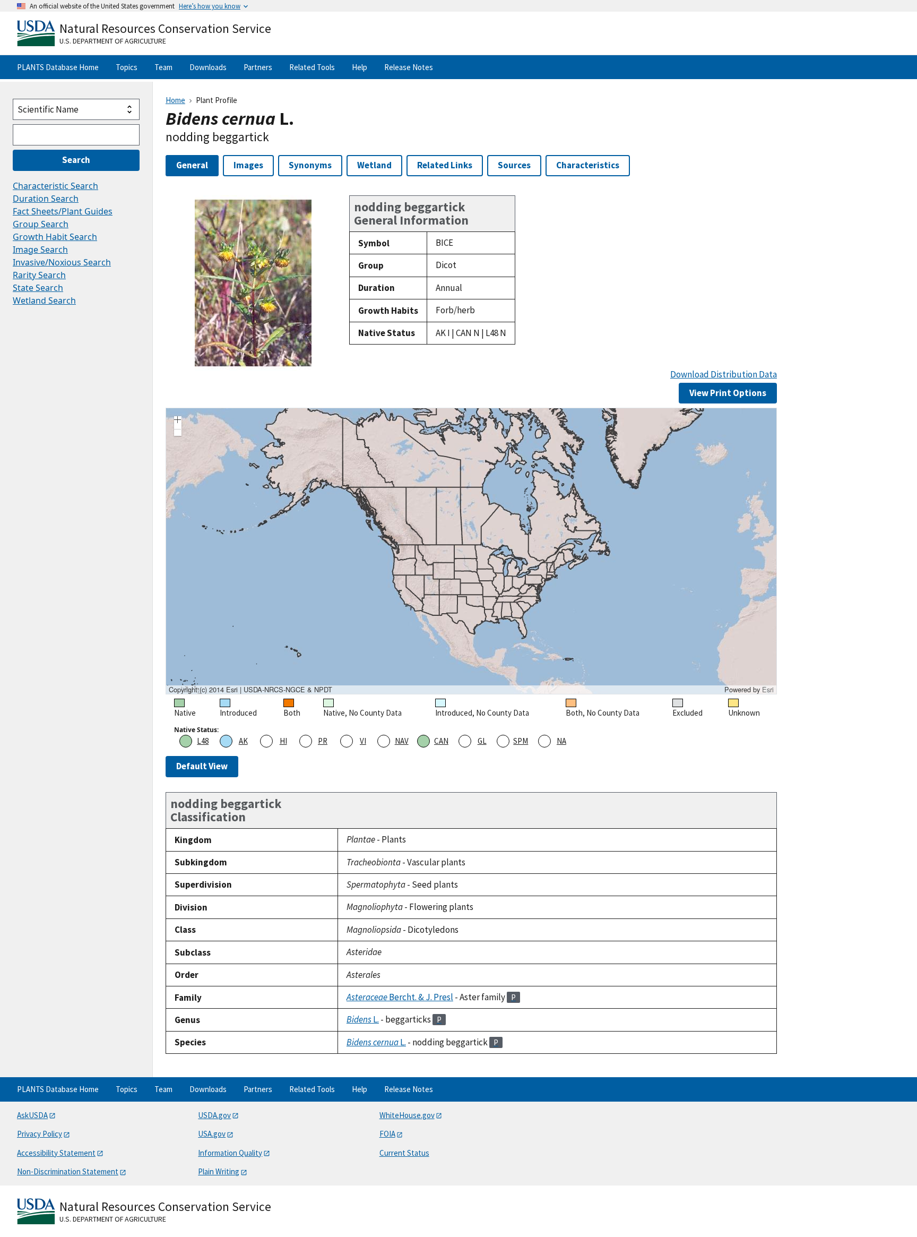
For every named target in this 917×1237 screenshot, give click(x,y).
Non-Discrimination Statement (67, 1171)
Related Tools (312, 67)
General (192, 165)
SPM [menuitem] (520, 741)
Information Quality (230, 1153)
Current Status (404, 1153)
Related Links (444, 165)
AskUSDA (32, 1115)
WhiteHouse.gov (407, 1115)
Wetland (374, 165)
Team (163, 67)
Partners (258, 67)
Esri (768, 689)
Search (76, 160)
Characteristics (587, 165)
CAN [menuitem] (441, 741)
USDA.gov (214, 1115)
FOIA (387, 1134)
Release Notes (408, 67)
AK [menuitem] (243, 741)
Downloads (208, 67)
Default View (202, 766)
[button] (177, 421)
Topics (126, 67)
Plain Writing (218, 1171)
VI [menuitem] (363, 741)
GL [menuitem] (482, 741)
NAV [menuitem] (402, 741)
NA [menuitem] (561, 741)
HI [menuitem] (283, 741)
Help (359, 67)
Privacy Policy (39, 1134)
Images (248, 165)
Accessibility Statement (56, 1153)
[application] (471, 551)
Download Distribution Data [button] (723, 375)
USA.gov (212, 1134)
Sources (514, 165)
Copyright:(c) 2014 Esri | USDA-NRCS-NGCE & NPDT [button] (250, 689)
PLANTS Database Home (58, 67)
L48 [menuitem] (203, 741)
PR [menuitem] (322, 741)
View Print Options (727, 393)
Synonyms (310, 165)
